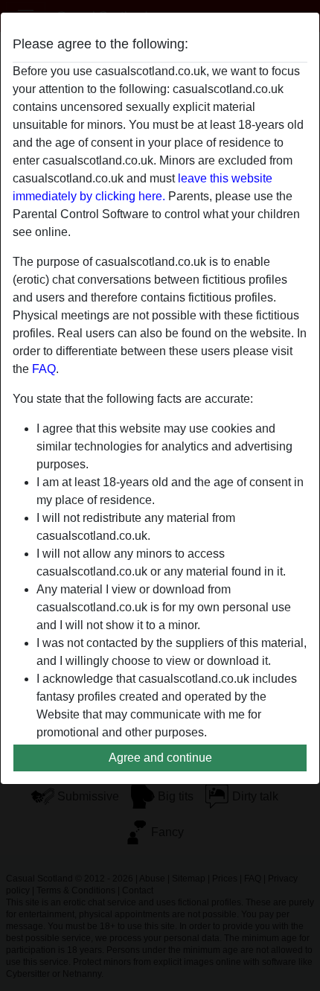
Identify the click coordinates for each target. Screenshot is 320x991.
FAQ (44, 369)
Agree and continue (160, 757)
